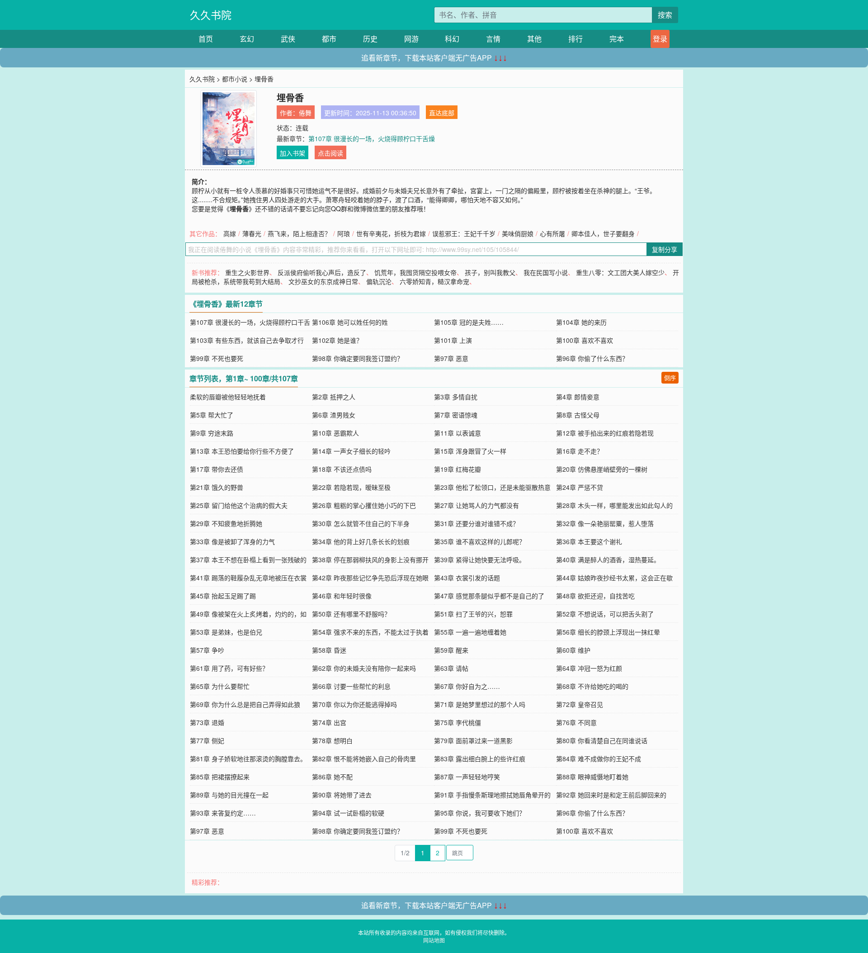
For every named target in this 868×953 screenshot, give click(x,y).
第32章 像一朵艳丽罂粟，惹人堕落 (605, 523)
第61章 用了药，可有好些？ (229, 668)
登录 (660, 38)
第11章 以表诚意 (457, 432)
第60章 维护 (573, 649)
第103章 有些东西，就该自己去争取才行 (247, 340)
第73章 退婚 (207, 722)
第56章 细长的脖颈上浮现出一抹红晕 (608, 631)
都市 (329, 38)
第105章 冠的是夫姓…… (469, 322)
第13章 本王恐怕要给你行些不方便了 (242, 450)
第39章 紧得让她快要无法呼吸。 (479, 559)
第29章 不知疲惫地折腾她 (226, 523)
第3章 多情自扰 (455, 396)
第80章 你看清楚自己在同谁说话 (601, 740)
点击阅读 (330, 152)
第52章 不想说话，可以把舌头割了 (605, 613)
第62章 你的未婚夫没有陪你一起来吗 (364, 668)
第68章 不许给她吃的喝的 (592, 686)
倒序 (670, 377)
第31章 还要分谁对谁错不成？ (476, 523)
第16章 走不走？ (579, 450)
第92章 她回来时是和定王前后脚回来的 (611, 794)
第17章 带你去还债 (216, 469)
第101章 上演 (453, 340)
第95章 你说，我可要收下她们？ (479, 812)
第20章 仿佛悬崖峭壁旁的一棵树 (601, 469)
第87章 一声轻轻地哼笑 (467, 776)
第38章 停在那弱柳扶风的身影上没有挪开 (370, 559)
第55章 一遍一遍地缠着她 (470, 631)
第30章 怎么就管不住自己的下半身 (361, 523)
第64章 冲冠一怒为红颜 (589, 668)
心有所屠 (552, 233)
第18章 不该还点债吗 (342, 469)
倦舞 (305, 112)
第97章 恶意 (451, 358)
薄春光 (251, 233)
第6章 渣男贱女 (333, 414)
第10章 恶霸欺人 (335, 432)
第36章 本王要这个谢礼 (589, 541)
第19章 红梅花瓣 (457, 469)
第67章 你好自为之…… (467, 686)
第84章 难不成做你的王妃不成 (598, 758)
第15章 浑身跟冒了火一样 (470, 450)
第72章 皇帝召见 (579, 704)
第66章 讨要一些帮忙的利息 (351, 686)
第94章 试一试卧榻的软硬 (348, 812)
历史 (370, 38)
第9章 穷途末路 (211, 432)
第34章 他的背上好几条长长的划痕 (361, 541)
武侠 (288, 38)
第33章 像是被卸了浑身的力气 (232, 541)
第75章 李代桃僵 (457, 722)
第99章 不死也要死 (216, 358)
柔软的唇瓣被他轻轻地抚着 (228, 396)
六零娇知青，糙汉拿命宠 (434, 281)
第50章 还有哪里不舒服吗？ (351, 613)
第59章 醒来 (451, 649)
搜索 (665, 14)
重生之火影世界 (247, 272)
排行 (575, 38)
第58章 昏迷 (329, 649)
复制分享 (664, 249)
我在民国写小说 (546, 272)
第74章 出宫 (329, 722)
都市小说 (234, 78)
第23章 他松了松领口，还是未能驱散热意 (492, 487)
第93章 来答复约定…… (223, 812)
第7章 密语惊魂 (455, 414)
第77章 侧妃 (207, 740)
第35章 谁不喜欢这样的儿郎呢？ (479, 541)
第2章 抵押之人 (333, 396)
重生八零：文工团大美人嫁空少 (620, 272)
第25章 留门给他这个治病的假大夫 (239, 505)
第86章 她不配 (332, 776)
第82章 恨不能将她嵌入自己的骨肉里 (364, 758)
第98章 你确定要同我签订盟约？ (357, 358)
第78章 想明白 (332, 740)
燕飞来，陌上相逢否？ (299, 233)
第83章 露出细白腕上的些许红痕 (479, 758)
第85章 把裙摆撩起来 (220, 776)
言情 (493, 38)
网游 (411, 38)
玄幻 (247, 38)
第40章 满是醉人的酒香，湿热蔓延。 (608, 559)
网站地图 (434, 940)
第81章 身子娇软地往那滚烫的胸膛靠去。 (248, 758)
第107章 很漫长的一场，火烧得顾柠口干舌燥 (371, 138)
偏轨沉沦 (379, 281)
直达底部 (441, 112)
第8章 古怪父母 (577, 414)
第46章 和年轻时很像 (342, 595)
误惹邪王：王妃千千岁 (463, 233)
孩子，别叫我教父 (490, 272)
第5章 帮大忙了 (211, 414)
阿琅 (343, 233)
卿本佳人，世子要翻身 (603, 233)
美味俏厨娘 (517, 233)
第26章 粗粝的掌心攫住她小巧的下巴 (364, 505)
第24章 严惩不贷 (579, 487)
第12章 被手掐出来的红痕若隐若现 (605, 432)
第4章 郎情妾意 (577, 396)
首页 (205, 38)
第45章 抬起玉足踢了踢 (223, 595)
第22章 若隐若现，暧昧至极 (351, 487)
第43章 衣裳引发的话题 (467, 577)
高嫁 (229, 233)
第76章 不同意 (576, 722)
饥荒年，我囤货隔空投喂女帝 (415, 272)
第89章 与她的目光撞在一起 (229, 794)
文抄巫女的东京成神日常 (323, 281)
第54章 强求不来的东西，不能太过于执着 (370, 631)
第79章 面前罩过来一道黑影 (473, 740)
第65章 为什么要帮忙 (220, 686)
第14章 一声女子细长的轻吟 (351, 450)
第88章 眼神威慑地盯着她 (592, 776)
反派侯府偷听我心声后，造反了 (322, 272)
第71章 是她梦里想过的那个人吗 (479, 704)
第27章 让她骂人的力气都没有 (476, 505)
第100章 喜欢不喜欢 (584, 340)
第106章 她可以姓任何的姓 (350, 322)
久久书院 (210, 14)
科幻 (452, 38)
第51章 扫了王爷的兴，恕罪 (473, 613)
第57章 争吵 (207, 649)
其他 (534, 38)
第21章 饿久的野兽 (216, 487)
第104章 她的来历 (581, 322)
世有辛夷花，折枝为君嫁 (391, 233)
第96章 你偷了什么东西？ (592, 358)
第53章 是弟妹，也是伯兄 (226, 631)
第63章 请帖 (451, 668)
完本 (616, 38)
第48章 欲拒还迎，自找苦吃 (595, 595)
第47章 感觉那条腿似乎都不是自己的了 (489, 595)
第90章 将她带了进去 (342, 794)
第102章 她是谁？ (337, 340)
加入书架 (292, 152)
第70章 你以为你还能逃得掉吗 (354, 704)
